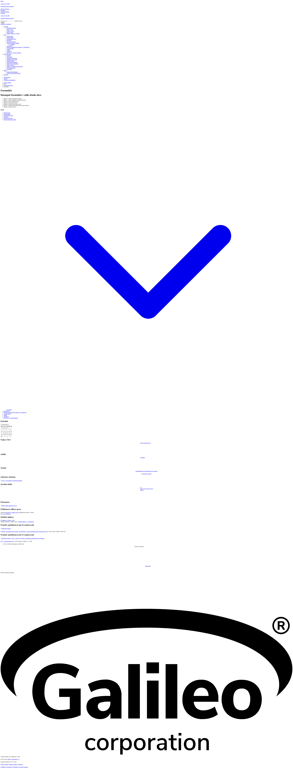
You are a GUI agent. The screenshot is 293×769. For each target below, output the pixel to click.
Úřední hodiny (10, 37)
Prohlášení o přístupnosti (6, 767)
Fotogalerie (9, 69)
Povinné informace (11, 41)
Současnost (9, 57)
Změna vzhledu (4, 764)
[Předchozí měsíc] (1, 424)
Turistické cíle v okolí (12, 59)
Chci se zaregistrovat (6, 514)
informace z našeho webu (12, 512)
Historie (9, 55)
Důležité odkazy (11, 61)
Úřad (5, 35)
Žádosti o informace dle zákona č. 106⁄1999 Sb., (18, 47)
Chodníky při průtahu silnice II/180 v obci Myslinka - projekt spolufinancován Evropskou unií (23, 531)
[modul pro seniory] (147, 473)
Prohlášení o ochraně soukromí (20, 767)
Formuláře (12, 44)
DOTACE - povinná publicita (14, 52)
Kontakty (6, 74)
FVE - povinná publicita (6, 541)
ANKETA (9, 51)
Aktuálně (6, 26)
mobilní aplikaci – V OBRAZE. (26, 521)
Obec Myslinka (7, 54)
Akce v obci (10, 29)
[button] (148, 408)
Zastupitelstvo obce (11, 39)
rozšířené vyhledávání (6, 24)
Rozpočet (9, 40)
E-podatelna (10, 46)
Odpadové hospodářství (12, 63)
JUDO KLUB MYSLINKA (14, 73)
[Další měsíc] (8, 424)
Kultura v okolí (10, 30)
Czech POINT (10, 48)
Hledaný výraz (18, 21)
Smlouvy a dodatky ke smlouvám (15, 66)
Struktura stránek (13, 764)
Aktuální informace (11, 28)
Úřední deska (10, 36)
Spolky (5, 70)
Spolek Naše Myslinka (12, 72)
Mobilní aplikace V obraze (13, 33)
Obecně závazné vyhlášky (13, 43)
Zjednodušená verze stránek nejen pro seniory (147, 471)
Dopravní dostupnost (12, 58)
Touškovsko (148, 566)
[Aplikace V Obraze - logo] (7, 520)
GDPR (8, 50)
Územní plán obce (11, 68)
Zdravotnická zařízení (12, 62)
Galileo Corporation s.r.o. (13, 759)
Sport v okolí (10, 32)
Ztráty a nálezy (10, 65)
